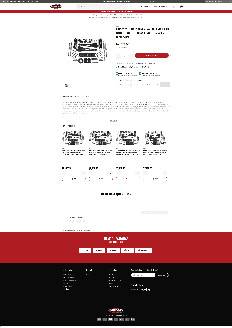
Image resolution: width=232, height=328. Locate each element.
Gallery (65, 283)
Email (114, 250)
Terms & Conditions (114, 286)
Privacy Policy (113, 283)
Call (86, 250)
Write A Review (161, 212)
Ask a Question (148, 212)
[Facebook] (140, 289)
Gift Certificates (68, 274)
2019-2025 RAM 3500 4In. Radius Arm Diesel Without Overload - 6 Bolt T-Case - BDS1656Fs (101, 153)
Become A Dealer (68, 277)
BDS (117, 25)
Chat (100, 250)
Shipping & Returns (114, 280)
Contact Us (112, 274)
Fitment (77, 96)
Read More (113, 120)
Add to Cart (146, 55)
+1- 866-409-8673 (123, 1)
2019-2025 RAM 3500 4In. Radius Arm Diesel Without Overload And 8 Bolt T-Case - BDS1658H (73, 153)
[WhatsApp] (149, 289)
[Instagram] (146, 289)
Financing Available (69, 280)
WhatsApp (145, 250)
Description (67, 96)
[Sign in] (174, 6)
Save (171, 55)
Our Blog (66, 289)
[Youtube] (143, 289)
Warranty (86, 96)
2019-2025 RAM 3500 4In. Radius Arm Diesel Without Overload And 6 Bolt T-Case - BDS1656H (128, 153)
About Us (111, 277)
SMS (128, 250)
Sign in (88, 274)
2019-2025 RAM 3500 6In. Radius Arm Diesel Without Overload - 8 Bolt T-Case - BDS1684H (155, 153)
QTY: (117, 53)
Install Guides (67, 286)
